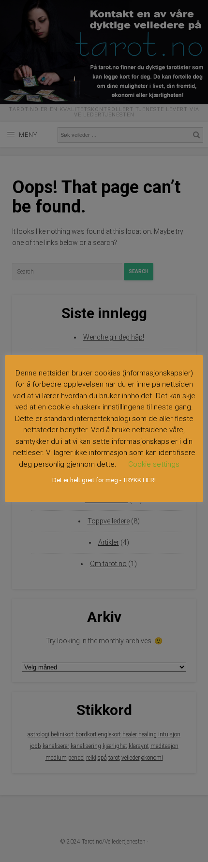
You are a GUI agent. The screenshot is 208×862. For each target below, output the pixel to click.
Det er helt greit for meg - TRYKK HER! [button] (104, 480)
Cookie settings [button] (153, 464)
